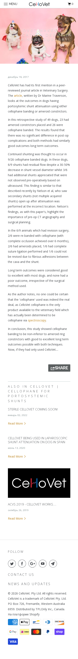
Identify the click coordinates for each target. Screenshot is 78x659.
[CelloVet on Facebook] (23, 563)
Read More (16, 423)
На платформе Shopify (24, 614)
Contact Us (21, 574)
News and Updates (29, 584)
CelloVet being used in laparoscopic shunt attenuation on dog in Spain (37, 440)
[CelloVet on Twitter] (12, 563)
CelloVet (24, 593)
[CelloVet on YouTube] (43, 563)
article (18, 96)
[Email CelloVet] (54, 563)
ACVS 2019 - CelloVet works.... (32, 504)
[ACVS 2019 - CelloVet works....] (39, 499)
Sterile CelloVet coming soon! (33, 409)
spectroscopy (37, 320)
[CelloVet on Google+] (33, 563)
